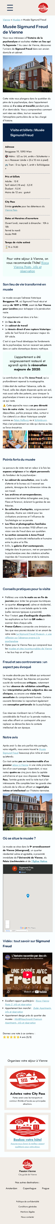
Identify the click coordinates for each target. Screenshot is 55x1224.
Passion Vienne (27, 1171)
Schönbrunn (41, 420)
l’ (39, 861)
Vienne (6, 19)
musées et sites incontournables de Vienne (30, 648)
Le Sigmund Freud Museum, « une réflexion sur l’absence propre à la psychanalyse (28, 637)
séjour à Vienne (20, 765)
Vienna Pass (11, 210)
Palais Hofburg (21, 420)
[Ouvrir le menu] (10, 8)
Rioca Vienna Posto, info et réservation (31, 266)
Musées (16, 19)
